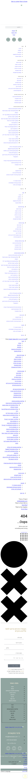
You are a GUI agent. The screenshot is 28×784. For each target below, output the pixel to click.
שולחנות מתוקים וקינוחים (19, 106)
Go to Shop (24, 509)
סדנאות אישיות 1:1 (17, 181)
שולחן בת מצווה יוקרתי (13, 138)
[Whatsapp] (8, 40)
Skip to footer (23, 1)
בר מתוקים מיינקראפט (13, 124)
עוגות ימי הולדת (18, 68)
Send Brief (24, 505)
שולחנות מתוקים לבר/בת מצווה (14, 108)
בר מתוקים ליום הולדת (13, 152)
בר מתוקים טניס (15, 122)
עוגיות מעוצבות (18, 98)
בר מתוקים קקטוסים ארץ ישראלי (11, 126)
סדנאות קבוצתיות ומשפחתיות (15, 183)
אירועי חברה (21, 168)
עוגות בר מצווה (18, 64)
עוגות (12, 689)
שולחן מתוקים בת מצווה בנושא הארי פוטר (9, 118)
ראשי (23, 46)
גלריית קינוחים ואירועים (16, 162)
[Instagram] (14, 40)
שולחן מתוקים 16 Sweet (13, 148)
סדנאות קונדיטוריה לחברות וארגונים (13, 174)
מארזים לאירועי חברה (16, 96)
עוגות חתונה (18, 62)
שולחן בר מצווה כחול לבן (13, 116)
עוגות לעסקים (18, 170)
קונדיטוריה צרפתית (17, 84)
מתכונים (19, 52)
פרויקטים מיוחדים (17, 90)
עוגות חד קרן (18, 86)
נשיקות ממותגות (17, 102)
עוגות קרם (19, 80)
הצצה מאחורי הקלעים (25, 776)
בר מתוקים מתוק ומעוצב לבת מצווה (10, 143)
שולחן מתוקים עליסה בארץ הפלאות (11, 150)
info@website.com (22, 501)
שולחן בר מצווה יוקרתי (13, 141)
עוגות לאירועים (21, 60)
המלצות (19, 50)
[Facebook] (20, 40)
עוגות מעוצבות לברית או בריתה (14, 88)
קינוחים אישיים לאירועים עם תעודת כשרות (12, 160)
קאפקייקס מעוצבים (17, 72)
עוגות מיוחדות (21, 76)
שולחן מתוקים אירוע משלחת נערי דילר (10, 114)
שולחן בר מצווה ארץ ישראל (12, 120)
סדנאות (22, 178)
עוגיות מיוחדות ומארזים (19, 94)
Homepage (24, 532)
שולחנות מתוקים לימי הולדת (15, 146)
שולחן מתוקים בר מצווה (13, 132)
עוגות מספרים (18, 82)
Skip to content (15, 1)
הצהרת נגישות (12, 701)
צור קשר (22, 188)
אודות (20, 48)
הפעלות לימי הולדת (17, 185)
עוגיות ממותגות (18, 100)
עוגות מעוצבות (18, 70)
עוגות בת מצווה (18, 66)
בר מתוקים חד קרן (14, 128)
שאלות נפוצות (18, 56)
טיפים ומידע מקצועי (17, 54)
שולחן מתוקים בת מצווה (13, 130)
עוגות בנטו (19, 78)
